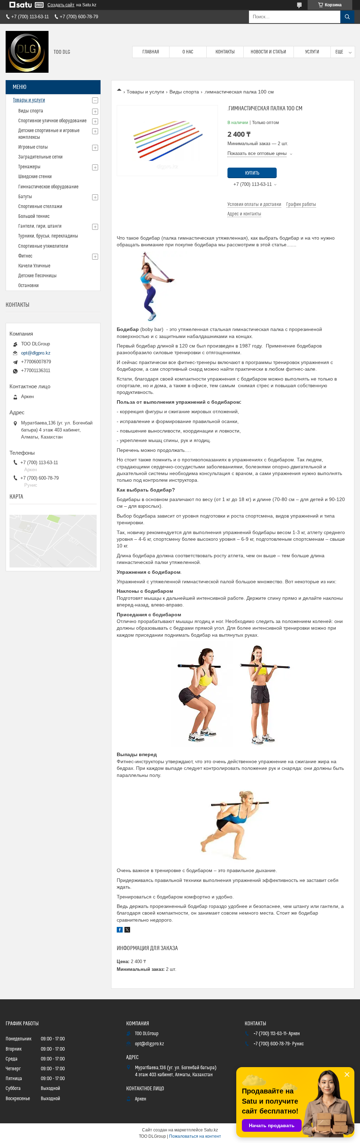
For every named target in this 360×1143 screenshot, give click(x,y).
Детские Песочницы (37, 276)
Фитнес (25, 256)
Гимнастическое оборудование (48, 187)
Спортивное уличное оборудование (52, 121)
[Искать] (347, 17)
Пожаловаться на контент (195, 1136)
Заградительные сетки (40, 157)
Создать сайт (61, 4)
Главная (150, 52)
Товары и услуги (145, 92)
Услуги (312, 52)
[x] (127, 931)
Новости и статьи (268, 52)
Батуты (25, 197)
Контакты (225, 52)
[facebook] (120, 931)
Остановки (28, 285)
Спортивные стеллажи (40, 206)
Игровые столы (33, 147)
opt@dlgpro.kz (36, 353)
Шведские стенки (35, 177)
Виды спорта (184, 92)
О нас (187, 52)
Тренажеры (29, 167)
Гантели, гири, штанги (40, 226)
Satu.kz (211, 1130)
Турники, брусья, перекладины (48, 236)
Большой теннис (34, 216)
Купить (252, 173)
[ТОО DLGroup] (27, 52)
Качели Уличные (34, 266)
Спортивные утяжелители (43, 246)
